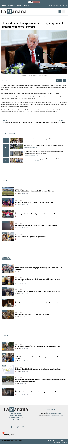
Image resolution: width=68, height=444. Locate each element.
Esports (4, 210)
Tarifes (25, 5)
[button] (63, 11)
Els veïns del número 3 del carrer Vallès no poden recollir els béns (37, 392)
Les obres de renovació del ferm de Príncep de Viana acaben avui (37, 346)
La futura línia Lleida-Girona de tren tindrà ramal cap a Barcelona (37, 369)
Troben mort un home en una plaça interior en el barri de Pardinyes (42, 159)
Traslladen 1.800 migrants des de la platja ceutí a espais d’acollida (37, 291)
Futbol (4, 187)
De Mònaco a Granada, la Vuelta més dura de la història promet (36, 225)
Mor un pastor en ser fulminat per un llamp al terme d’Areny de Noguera (44, 145)
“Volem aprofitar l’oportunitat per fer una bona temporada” (35, 214)
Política (4, 265)
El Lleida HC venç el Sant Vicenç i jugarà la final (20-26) (34, 202)
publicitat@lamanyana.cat (54, 417)
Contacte (19, 5)
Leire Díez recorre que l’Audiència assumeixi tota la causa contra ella (38, 303)
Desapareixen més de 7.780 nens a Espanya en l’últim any (39, 139)
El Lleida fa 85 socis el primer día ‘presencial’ (30, 236)
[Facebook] (11, 427)
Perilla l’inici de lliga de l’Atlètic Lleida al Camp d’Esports (34, 191)
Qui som (4, 5)
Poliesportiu (5, 221)
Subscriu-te (11, 5)
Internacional (28, 81)
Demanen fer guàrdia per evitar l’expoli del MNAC (32, 314)
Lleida (4, 342)
